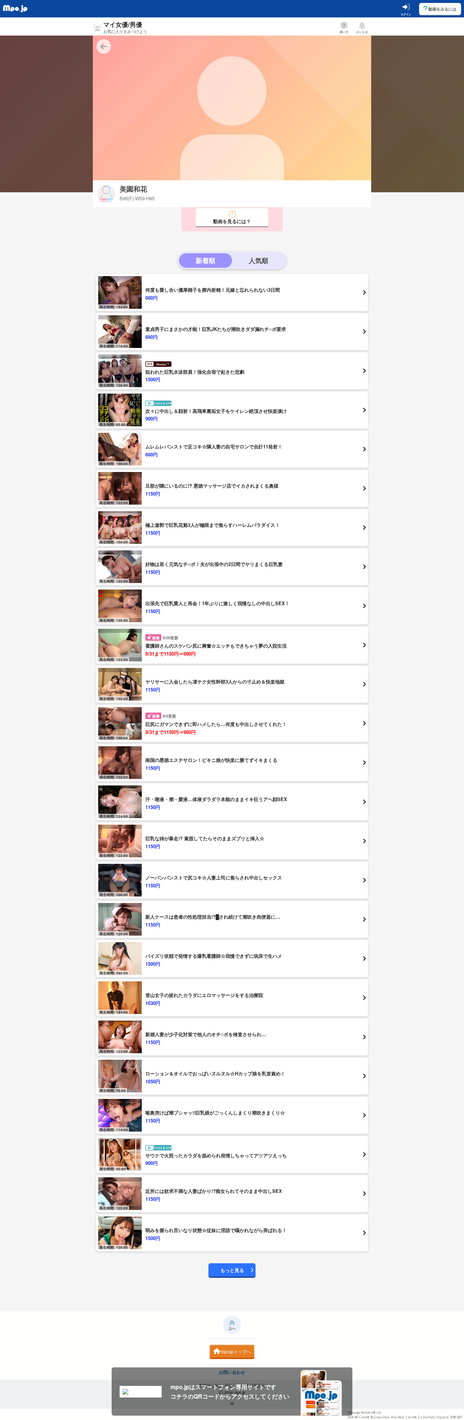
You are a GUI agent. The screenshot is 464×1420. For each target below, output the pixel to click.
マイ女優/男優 (125, 27)
